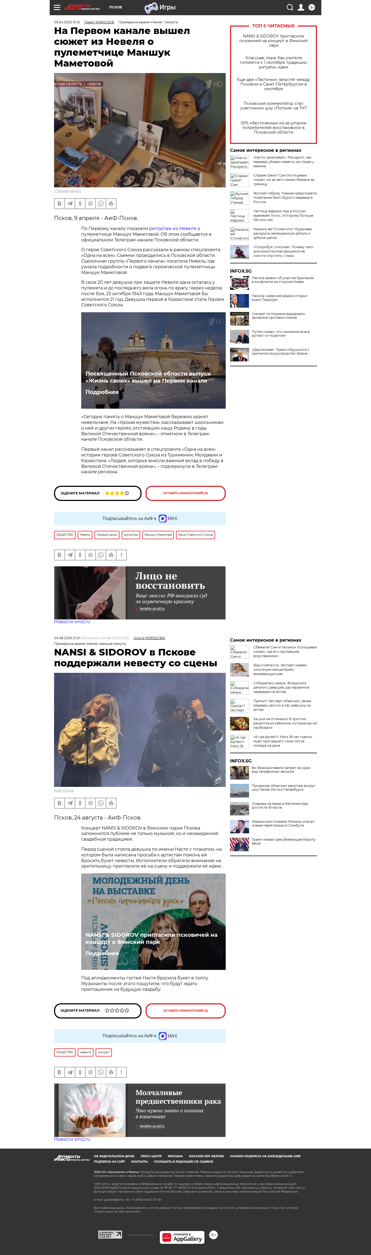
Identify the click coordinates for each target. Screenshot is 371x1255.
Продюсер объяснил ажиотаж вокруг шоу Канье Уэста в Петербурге (284, 788)
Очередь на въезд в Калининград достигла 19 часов (280, 805)
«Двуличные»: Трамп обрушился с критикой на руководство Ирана (281, 351)
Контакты (139, 1161)
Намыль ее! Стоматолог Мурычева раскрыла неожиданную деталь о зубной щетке (282, 233)
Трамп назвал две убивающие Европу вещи (284, 841)
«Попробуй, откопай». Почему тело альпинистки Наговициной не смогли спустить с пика (283, 251)
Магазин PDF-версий (206, 1156)
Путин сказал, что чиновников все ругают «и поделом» (281, 334)
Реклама (175, 1156)
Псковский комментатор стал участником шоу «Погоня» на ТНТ (273, 106)
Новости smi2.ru (72, 621)
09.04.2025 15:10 (67, 22)
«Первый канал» (67, 191)
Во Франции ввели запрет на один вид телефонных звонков (281, 770)
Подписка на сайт (109, 1161)
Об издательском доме (114, 1156)
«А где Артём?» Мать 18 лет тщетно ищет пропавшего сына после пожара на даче (282, 741)
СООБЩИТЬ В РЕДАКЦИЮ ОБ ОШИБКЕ (183, 1161)
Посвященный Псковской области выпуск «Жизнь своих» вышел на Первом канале (148, 377)
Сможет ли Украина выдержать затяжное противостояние (278, 316)
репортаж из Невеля (172, 228)
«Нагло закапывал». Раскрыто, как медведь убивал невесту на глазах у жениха (283, 161)
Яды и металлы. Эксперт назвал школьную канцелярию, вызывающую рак (280, 669)
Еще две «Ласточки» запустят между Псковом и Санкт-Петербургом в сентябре (273, 84)
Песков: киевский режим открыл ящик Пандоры (279, 298)
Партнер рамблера (141, 1235)
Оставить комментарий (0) (185, 493)
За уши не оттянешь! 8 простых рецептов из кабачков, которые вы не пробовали (285, 723)
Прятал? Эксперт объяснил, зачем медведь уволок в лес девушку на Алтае (282, 705)
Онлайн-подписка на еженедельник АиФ (265, 1156)
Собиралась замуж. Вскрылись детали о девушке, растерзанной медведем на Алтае (281, 687)
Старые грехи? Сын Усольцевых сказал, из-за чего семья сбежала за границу (283, 179)
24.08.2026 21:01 (67, 638)
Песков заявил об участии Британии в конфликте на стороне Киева (283, 280)
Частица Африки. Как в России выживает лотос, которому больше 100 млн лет (283, 215)
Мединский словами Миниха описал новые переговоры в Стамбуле (283, 823)
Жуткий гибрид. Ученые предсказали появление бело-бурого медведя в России (285, 197)
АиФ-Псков (64, 790)
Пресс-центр (151, 1156)
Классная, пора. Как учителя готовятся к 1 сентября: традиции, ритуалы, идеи (273, 63)
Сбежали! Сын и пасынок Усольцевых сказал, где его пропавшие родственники (285, 651)
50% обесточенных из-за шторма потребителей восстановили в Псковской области (273, 128)
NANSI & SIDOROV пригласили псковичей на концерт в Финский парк (273, 41)
